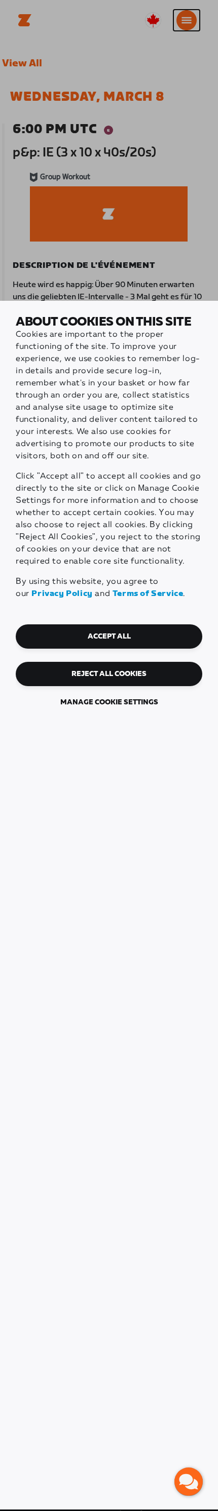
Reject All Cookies (109, 674)
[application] (188, 1481)
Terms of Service (148, 594)
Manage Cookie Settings (109, 702)
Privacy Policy (61, 594)
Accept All (109, 636)
